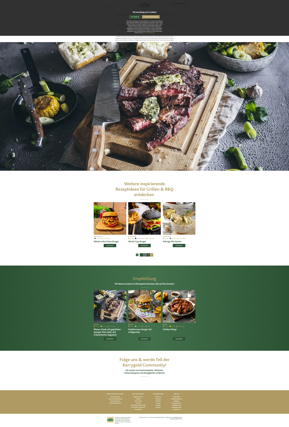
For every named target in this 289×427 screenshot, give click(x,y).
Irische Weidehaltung (115, 394)
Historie (158, 399)
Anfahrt (158, 407)
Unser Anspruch (115, 401)
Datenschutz (143, 417)
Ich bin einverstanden (150, 17)
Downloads (138, 409)
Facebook (138, 381)
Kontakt (158, 405)
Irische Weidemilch (115, 403)
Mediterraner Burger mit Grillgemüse (140, 330)
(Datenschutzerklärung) (148, 32)
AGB (149, 417)
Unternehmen (158, 394)
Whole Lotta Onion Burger (106, 241)
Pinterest (151, 381)
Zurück (137, 254)
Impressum (169, 417)
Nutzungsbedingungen (158, 417)
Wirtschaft (138, 401)
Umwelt (138, 403)
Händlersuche (176, 405)
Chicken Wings (170, 329)
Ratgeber (176, 401)
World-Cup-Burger (137, 241)
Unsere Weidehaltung (115, 399)
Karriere (158, 401)
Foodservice (176, 409)
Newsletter (176, 397)
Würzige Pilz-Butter (172, 241)
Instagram (132, 381)
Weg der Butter (138, 397)
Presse (158, 403)
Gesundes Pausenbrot (138, 407)
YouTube (144, 381)
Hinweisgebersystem (176, 419)
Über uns (158, 397)
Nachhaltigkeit (138, 394)
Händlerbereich (176, 407)
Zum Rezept (110, 245)
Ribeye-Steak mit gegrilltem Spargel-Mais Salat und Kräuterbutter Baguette (107, 332)
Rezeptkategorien (176, 399)
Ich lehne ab (135, 17)
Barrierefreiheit (177, 417)
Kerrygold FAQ (176, 403)
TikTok (157, 381)
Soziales (138, 399)
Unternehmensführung (138, 405)
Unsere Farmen (115, 397)
